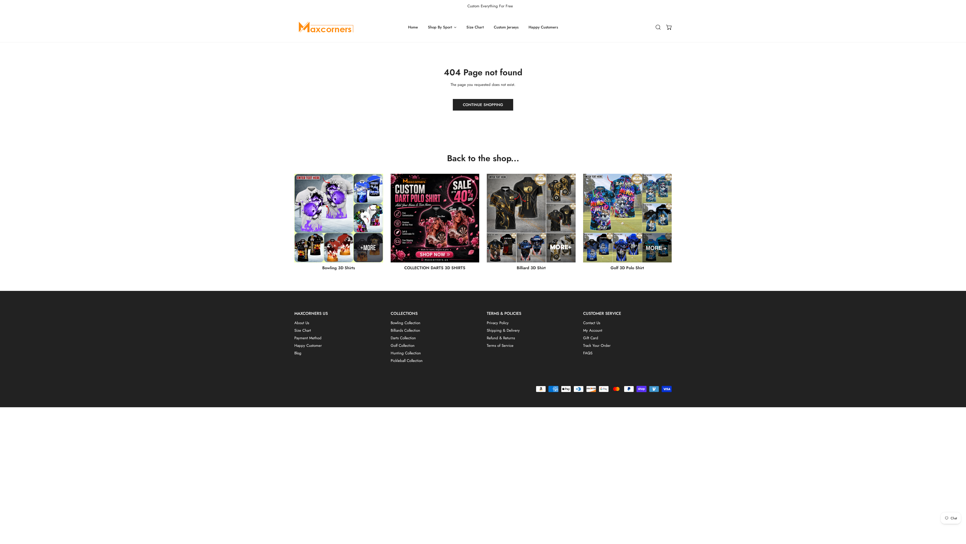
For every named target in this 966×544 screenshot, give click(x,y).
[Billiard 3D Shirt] (531, 218)
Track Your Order (597, 345)
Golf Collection (403, 345)
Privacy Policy (498, 323)
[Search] (658, 27)
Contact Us (591, 323)
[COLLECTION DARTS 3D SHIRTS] (435, 218)
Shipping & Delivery (503, 330)
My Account (592, 330)
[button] (669, 27)
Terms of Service (500, 345)
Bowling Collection (405, 323)
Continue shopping (483, 105)
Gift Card (590, 338)
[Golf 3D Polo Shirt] (627, 218)
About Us (301, 323)
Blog (297, 353)
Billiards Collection (405, 330)
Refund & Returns (501, 338)
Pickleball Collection (407, 360)
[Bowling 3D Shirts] (338, 218)
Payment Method (307, 338)
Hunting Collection (406, 353)
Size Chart (302, 330)
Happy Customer (308, 345)
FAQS (587, 353)
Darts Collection (403, 338)
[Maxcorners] (325, 27)
